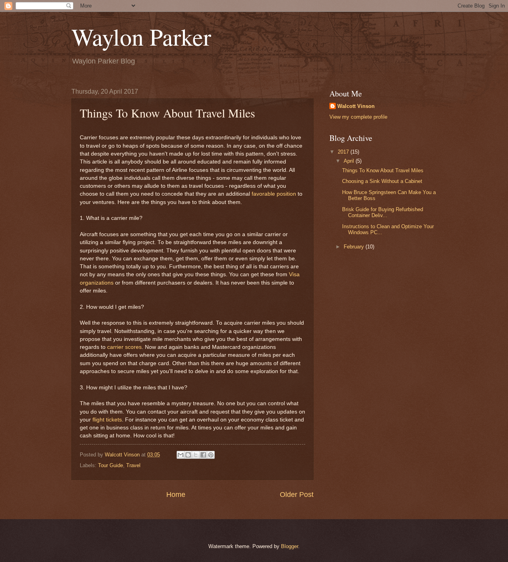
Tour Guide (110, 465)
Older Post (297, 494)
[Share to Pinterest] (211, 455)
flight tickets (107, 420)
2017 (344, 152)
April (350, 161)
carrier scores (124, 347)
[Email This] (181, 455)
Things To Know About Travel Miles (382, 170)
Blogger (289, 546)
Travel (133, 465)
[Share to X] (196, 455)
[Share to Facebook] (203, 455)
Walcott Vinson (356, 106)
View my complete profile (358, 117)
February (355, 247)
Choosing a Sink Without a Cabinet (382, 181)
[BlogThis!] (188, 455)
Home (175, 494)
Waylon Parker (141, 36)
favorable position (274, 194)
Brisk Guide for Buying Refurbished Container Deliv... (382, 212)
